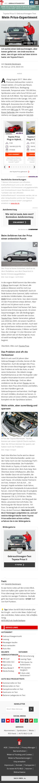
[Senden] (31, 709)
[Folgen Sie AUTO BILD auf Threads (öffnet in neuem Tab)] (26, 721)
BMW (3, 299)
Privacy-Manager (28, 748)
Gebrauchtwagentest (17, 3)
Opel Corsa (7, 665)
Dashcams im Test (10, 692)
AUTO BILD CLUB (25, 734)
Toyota (25, 383)
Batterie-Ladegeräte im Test (14, 695)
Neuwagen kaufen (10, 642)
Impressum (9, 765)
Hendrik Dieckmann (13, 64)
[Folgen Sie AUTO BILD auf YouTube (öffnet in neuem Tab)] (8, 721)
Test (5, 3)
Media (31, 730)
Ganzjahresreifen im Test (13, 689)
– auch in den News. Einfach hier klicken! (18, 8)
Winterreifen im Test (11, 686)
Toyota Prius (6, 318)
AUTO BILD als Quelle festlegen (13, 620)
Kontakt (19, 765)
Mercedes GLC (9, 662)
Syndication (22, 730)
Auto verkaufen (9, 645)
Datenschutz (14, 748)
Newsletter (19, 704)
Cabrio (20, 115)
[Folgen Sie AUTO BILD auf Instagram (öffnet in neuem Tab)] (12, 721)
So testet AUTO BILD (15, 769)
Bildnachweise (19, 772)
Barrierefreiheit (19, 751)
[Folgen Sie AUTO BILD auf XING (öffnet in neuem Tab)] (17, 721)
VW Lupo (14, 109)
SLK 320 (29, 115)
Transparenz (29, 765)
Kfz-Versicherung (27, 656)
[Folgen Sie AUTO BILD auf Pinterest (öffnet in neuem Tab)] (22, 721)
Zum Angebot (14, 154)
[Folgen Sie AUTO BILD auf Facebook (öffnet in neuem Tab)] (3, 721)
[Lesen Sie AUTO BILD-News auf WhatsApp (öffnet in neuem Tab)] (36, 721)
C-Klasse (4, 285)
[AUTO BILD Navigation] (36, 2)
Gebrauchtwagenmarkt (12, 636)
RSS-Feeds (12, 734)
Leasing (6, 639)
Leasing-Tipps (25, 659)
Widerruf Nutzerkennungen (19, 758)
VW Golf (6, 659)
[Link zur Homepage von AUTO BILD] (1, 2)
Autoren (28, 769)
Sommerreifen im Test (12, 683)
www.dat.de (15, 203)
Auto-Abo (7, 649)
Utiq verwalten (19, 762)
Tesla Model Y (8, 668)
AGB (5, 748)
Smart (14, 115)
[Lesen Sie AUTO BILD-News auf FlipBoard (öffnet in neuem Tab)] (31, 721)
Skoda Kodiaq (8, 671)
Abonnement (9, 730)
